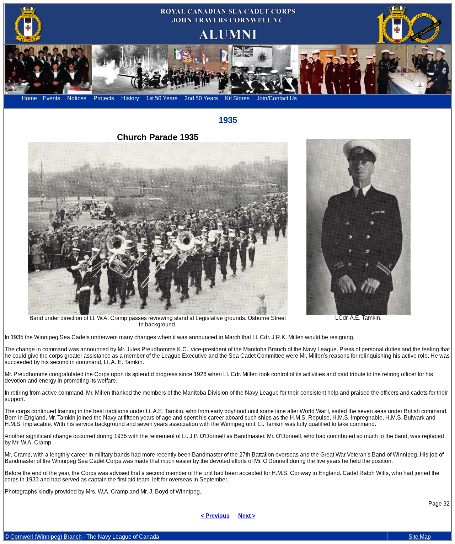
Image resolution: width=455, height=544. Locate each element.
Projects (103, 98)
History (130, 98)
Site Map (419, 537)
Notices (76, 98)
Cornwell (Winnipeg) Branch (46, 537)
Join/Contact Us (277, 98)
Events (51, 98)
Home (29, 98)
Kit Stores (237, 98)
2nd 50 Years (201, 98)
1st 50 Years (161, 98)
